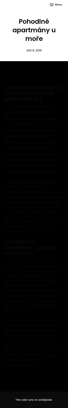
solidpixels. (45, 400)
